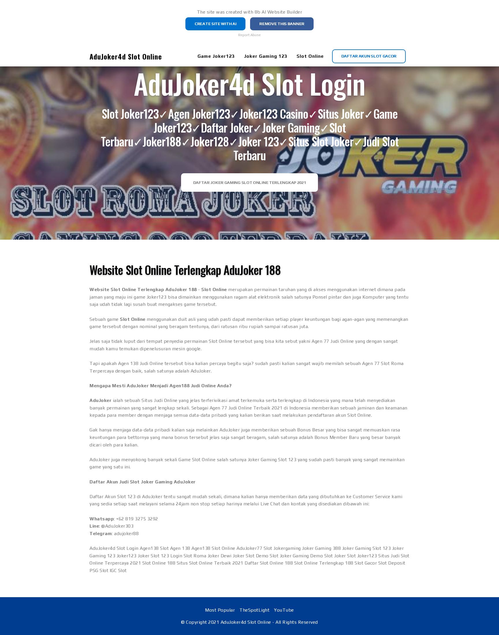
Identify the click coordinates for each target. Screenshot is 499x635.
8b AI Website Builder (278, 12)
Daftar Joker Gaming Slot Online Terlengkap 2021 (249, 182)
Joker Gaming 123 (265, 56)
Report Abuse (249, 35)
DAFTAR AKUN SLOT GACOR (368, 56)
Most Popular (220, 610)
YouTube (284, 610)
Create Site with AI (215, 23)
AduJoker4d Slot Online (126, 56)
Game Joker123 (216, 56)
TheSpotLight (254, 610)
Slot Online (310, 56)
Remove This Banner (281, 23)
